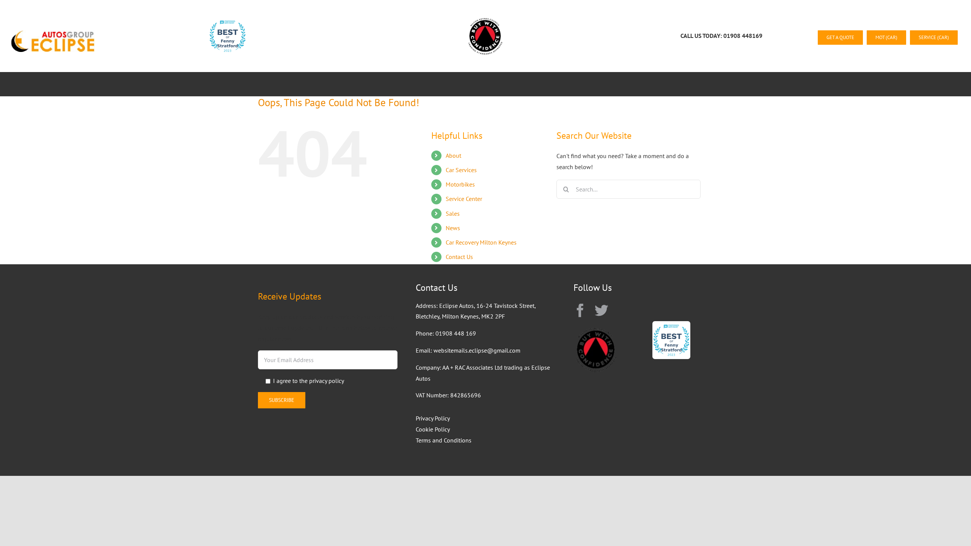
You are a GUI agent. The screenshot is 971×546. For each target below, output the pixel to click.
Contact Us (459, 256)
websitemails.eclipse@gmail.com (477, 350)
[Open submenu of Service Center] (485, 84)
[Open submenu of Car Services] (354, 84)
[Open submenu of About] (292, 84)
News (453, 228)
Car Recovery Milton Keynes (481, 242)
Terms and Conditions (443, 440)
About (453, 155)
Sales (453, 213)
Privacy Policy (433, 418)
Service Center (464, 198)
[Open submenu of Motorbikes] (415, 84)
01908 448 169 (455, 333)
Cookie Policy (433, 429)
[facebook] (580, 310)
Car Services (461, 170)
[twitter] (601, 310)
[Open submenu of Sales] (526, 84)
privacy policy (326, 380)
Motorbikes (460, 184)
